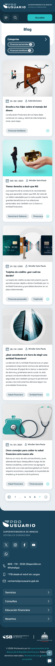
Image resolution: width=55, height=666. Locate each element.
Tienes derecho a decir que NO (22, 186)
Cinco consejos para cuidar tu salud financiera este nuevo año (25, 452)
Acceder (39, 18)
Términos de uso (31, 655)
